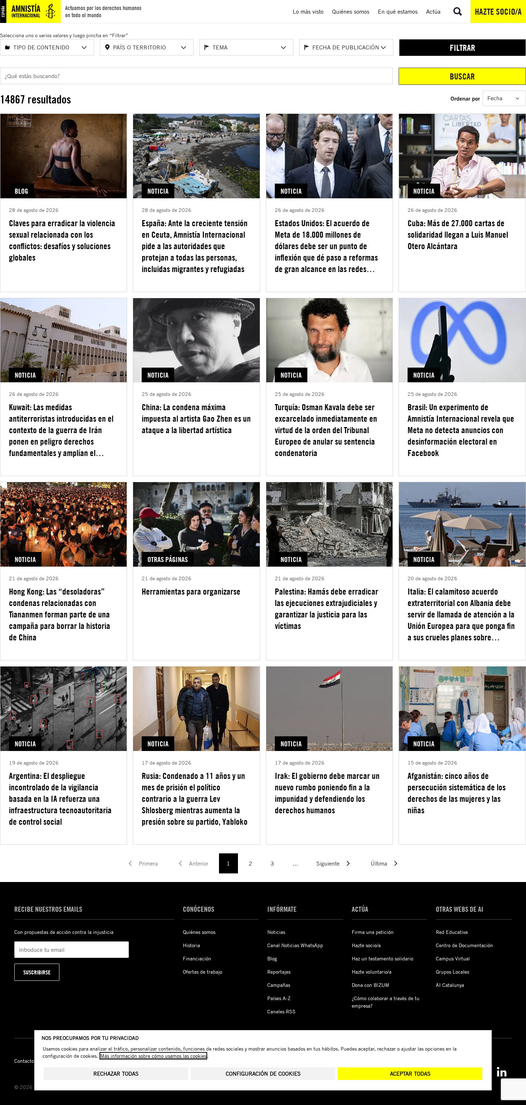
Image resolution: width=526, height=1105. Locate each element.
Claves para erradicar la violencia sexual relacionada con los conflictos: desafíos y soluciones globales (62, 240)
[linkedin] (502, 1072)
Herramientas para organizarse (191, 591)
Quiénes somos (199, 932)
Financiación (197, 958)
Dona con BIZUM (370, 985)
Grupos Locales (452, 972)
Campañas (278, 985)
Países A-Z (279, 998)
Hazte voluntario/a (371, 972)
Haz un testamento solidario (382, 958)
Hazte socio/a (498, 11)
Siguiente (328, 863)
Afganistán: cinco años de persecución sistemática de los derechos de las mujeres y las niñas (457, 792)
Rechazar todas (115, 1073)
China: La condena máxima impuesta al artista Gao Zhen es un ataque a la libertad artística (196, 418)
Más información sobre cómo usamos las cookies (153, 1056)
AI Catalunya (450, 985)
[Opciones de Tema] (283, 47)
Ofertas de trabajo (202, 972)
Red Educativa (452, 932)
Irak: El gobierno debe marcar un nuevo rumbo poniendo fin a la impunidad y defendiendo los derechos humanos (327, 792)
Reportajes (279, 972)
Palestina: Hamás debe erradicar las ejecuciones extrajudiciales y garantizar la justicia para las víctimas (326, 608)
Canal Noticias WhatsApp (295, 945)
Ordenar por (465, 98)
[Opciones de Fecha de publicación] (383, 47)
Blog (272, 958)
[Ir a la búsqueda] (458, 11)
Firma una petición (373, 932)
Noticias (276, 932)
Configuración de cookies (263, 1073)
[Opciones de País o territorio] (183, 47)
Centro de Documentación (464, 945)
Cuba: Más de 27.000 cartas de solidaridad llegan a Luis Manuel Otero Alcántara (458, 234)
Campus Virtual (453, 958)
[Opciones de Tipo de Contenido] (84, 47)
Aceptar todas (410, 1073)
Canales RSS (281, 1011)
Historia (191, 945)
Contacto (24, 1061)
